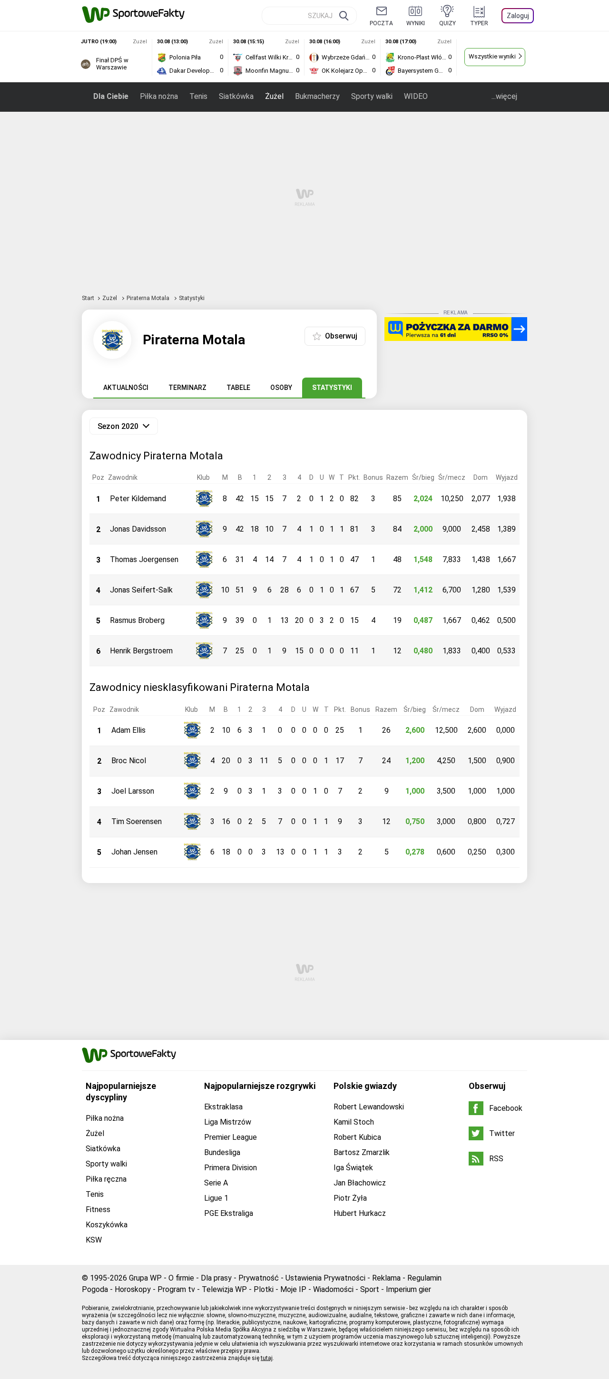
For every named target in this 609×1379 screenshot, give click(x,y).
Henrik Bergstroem (141, 650)
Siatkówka (236, 96)
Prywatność (258, 1277)
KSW (94, 1239)
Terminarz (187, 387)
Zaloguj (518, 15)
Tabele (238, 387)
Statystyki (332, 387)
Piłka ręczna (106, 1179)
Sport (369, 1289)
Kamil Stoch (354, 1122)
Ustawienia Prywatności (325, 1277)
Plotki (264, 1289)
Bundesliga (222, 1152)
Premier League (230, 1137)
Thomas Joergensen (144, 559)
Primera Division (230, 1167)
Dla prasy (216, 1277)
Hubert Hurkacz (360, 1213)
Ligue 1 (216, 1198)
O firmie (181, 1277)
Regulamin (424, 1277)
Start (88, 298)
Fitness (98, 1209)
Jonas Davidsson (138, 529)
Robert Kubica (357, 1137)
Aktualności (125, 387)
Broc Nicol (128, 760)
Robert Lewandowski (369, 1106)
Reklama (386, 1277)
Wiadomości (333, 1289)
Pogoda (95, 1289)
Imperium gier (408, 1289)
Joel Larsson (132, 791)
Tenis (198, 96)
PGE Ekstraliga (228, 1213)
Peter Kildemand (138, 498)
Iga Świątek (353, 1167)
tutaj (267, 1358)
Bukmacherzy (317, 96)
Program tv (176, 1289)
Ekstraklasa (223, 1106)
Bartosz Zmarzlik (362, 1152)
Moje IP (293, 1289)
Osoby (281, 387)
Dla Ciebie (110, 96)
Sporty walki (372, 96)
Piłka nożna (159, 96)
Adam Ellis (128, 730)
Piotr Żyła (350, 1198)
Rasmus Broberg (137, 620)
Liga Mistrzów (227, 1122)
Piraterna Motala (149, 298)
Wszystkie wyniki (492, 56)
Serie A (216, 1182)
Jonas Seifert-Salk (141, 589)
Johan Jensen (134, 851)
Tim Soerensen (136, 821)
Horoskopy (133, 1289)
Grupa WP (145, 1277)
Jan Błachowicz (360, 1182)
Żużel (274, 96)
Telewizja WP (224, 1289)
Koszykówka (107, 1224)
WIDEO (416, 96)
